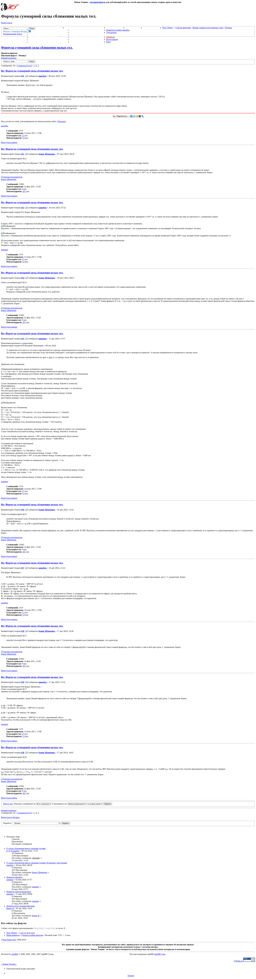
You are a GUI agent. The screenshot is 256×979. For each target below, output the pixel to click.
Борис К (10, 908)
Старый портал (152, 28)
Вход (108, 42)
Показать (62, 121)
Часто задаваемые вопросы (88, 37)
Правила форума (80, 35)
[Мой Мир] (139, 116)
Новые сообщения (41, 30)
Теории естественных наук (46, 40)
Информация (73, 28)
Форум (28, 28)
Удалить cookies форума (32, 935)
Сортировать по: (60, 804)
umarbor (42, 76)
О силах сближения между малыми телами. (26, 848)
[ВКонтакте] (131, 116)
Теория (130, 975)
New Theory (167, 28)
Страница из (24, 66)
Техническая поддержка (86, 30)
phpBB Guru (159, 954)
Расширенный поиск (12, 34)
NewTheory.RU (9, 940)
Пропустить (6, 23)
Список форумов (183, 28)
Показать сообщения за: (25, 804)
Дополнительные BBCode (86, 42)
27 (23, 135)
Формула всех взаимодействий (20, 906)
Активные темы (39, 35)
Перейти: (7, 823)
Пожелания (77, 32)
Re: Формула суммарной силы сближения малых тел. (32, 70)
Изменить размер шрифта (117, 30)
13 (24, 138)
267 (24, 191)
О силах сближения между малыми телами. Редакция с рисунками (36, 863)
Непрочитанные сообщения (47, 32)
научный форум (97, 2)
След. (10, 804)
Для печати (111, 32)
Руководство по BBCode (85, 40)
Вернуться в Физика (10, 817)
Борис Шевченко (47, 154)
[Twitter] (134, 116)
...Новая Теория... (9, 964)
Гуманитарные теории (43, 37)
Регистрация (112, 39)
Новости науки (116, 28)
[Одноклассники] (137, 116)
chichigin (36, 858)
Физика (228, 28)
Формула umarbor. (14, 877)
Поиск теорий (134, 28)
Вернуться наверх (9, 142)
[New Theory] (10, 10)
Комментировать (8, 58)
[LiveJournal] (142, 116)
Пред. (5, 804)
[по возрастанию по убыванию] (99, 804)
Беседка (34, 42)
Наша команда (12, 935)
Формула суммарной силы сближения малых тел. (37, 47)
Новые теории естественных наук (208, 28)
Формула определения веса (18, 891)
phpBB (15, 954)
